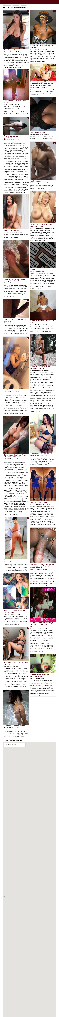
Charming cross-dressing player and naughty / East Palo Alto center (41, 624)
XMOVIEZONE (6, 2)
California (23, 5)
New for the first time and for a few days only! (15, 611)
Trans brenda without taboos (14, 726)
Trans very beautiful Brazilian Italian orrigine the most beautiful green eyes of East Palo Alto (42, 83)
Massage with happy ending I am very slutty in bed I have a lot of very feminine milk (42, 566)
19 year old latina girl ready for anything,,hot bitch (41, 225)
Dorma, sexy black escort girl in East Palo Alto (41, 46)
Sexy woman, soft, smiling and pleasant (15, 101)
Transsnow (8, 390)
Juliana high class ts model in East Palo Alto (16, 663)
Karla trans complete (11, 230)
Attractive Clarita (10, 50)
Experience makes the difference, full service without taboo (16, 456)
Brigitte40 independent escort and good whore (41, 675)
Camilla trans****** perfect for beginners (15, 320)
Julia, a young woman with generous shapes (13, 137)
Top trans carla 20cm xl (38, 502)
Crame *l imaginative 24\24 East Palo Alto (42, 321)
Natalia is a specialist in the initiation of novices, (40, 367)
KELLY (32, 269)
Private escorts (7, 5)
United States (16, 5)
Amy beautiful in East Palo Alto (41, 454)
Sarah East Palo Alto (11, 560)
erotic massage (35, 181)
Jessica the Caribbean (38, 132)
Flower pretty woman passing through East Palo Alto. (14, 280)
